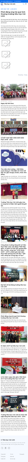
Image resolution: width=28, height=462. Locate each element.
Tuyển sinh (3, 458)
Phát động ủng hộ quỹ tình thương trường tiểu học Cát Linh (13, 317)
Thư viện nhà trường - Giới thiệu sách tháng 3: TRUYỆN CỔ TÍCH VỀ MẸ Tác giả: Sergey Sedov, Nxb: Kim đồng (14, 171)
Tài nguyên (22, 454)
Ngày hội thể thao (7, 103)
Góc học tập (12, 458)
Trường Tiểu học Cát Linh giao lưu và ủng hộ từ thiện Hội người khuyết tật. (14, 203)
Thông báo (3, 456)
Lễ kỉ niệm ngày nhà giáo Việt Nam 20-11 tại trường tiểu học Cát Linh (13, 378)
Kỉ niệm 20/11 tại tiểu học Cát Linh (13, 346)
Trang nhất (3, 454)
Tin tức (11, 454)
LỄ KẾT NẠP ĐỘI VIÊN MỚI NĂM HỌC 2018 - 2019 (12, 138)
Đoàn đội (12, 456)
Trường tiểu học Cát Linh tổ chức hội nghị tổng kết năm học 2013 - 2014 (14, 415)
